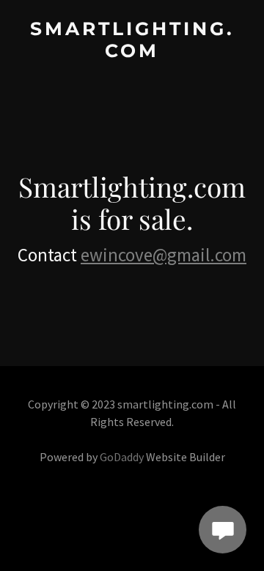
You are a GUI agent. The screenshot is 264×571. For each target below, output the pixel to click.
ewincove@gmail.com (163, 254)
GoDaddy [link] (122, 456)
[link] (132, 52)
